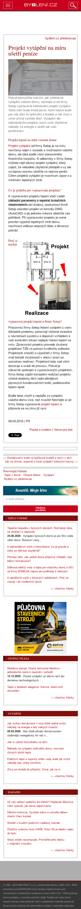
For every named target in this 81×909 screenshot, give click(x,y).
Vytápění (48, 475)
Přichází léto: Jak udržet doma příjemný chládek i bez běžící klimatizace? (39, 559)
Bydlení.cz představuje (18, 479)
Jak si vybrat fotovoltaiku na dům (27, 742)
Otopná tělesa (31, 475)
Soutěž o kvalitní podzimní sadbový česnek (33, 823)
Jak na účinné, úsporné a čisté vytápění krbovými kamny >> (41, 461)
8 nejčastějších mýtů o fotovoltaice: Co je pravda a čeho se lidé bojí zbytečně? (38, 548)
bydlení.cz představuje (60, 38)
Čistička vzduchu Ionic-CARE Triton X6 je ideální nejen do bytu (40, 831)
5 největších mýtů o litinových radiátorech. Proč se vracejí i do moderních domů (38, 579)
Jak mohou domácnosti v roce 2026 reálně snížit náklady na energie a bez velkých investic (36, 725)
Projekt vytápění (19, 145)
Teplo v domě (12, 475)
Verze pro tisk (63, 429)
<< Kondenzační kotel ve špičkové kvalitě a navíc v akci (37, 458)
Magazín (14, 792)
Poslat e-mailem (40, 429)
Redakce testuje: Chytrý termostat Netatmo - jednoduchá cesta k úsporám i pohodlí (34, 670)
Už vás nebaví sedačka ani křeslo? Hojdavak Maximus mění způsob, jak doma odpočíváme (40, 804)
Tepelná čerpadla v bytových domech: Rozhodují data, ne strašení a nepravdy (40, 530)
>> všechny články (62, 588)
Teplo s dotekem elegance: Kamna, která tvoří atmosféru (35, 689)
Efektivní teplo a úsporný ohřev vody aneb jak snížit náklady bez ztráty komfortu (38, 761)
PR (28, 421)
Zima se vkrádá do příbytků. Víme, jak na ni (33, 769)
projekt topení (50, 404)
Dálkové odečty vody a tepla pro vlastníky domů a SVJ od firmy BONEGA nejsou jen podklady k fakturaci (40, 569)
